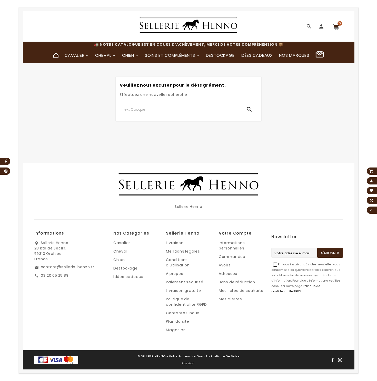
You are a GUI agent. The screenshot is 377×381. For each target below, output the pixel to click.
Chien (119, 259)
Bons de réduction (237, 282)
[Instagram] (340, 360)
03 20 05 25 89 (55, 275)
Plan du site (177, 321)
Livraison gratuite (183, 290)
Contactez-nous (182, 312)
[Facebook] (332, 360)
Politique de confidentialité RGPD (186, 301)
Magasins (175, 329)
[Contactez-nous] (319, 55)
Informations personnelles (232, 245)
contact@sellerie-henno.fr (67, 267)
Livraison (174, 242)
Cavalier (121, 242)
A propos (174, 273)
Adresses (228, 273)
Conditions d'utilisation (178, 262)
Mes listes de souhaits (241, 290)
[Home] (56, 55)
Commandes (232, 256)
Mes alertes (230, 299)
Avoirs (225, 265)
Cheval (120, 251)
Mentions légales (183, 251)
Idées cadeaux (128, 276)
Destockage (125, 268)
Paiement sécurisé (184, 282)
